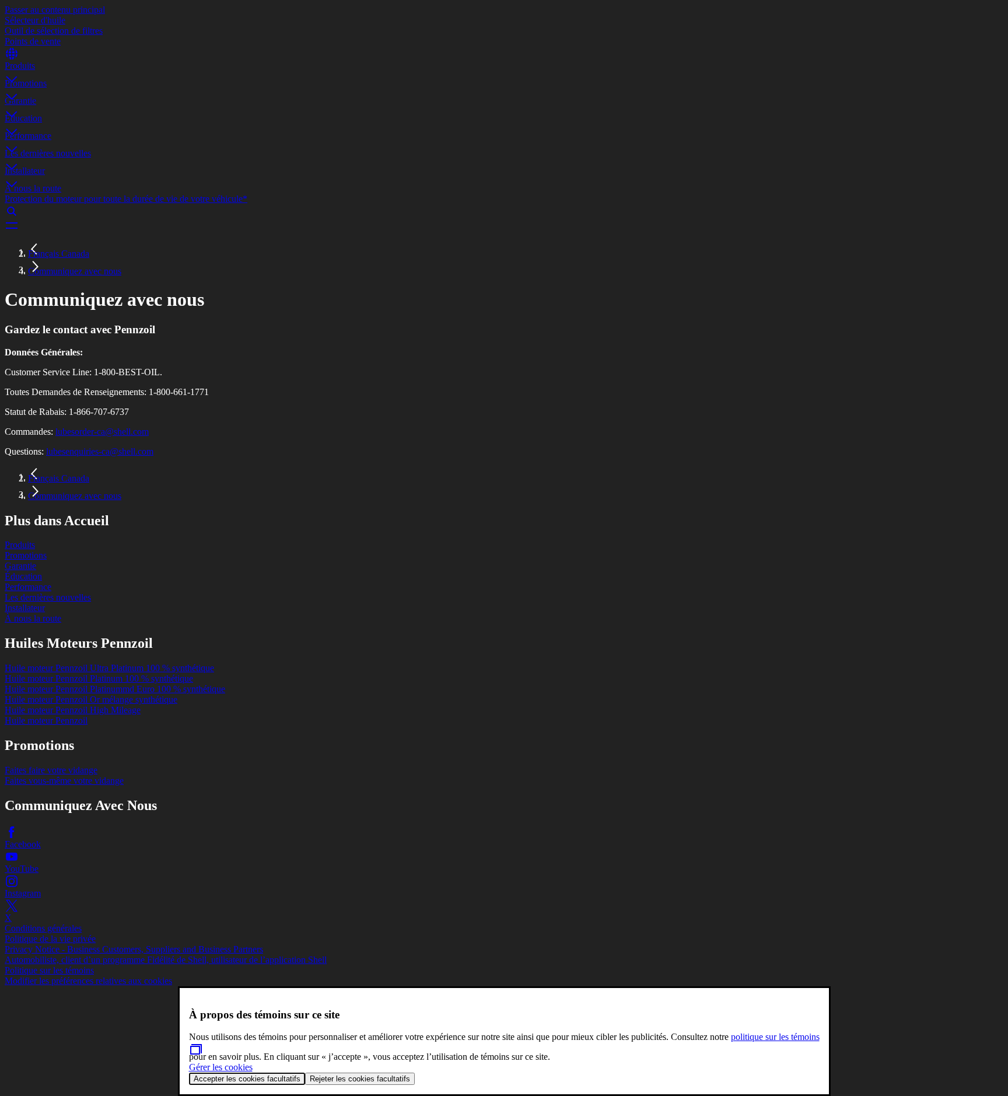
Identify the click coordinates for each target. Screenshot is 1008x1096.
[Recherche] (504, 211)
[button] (504, 69)
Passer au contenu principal (55, 10)
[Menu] (504, 225)
